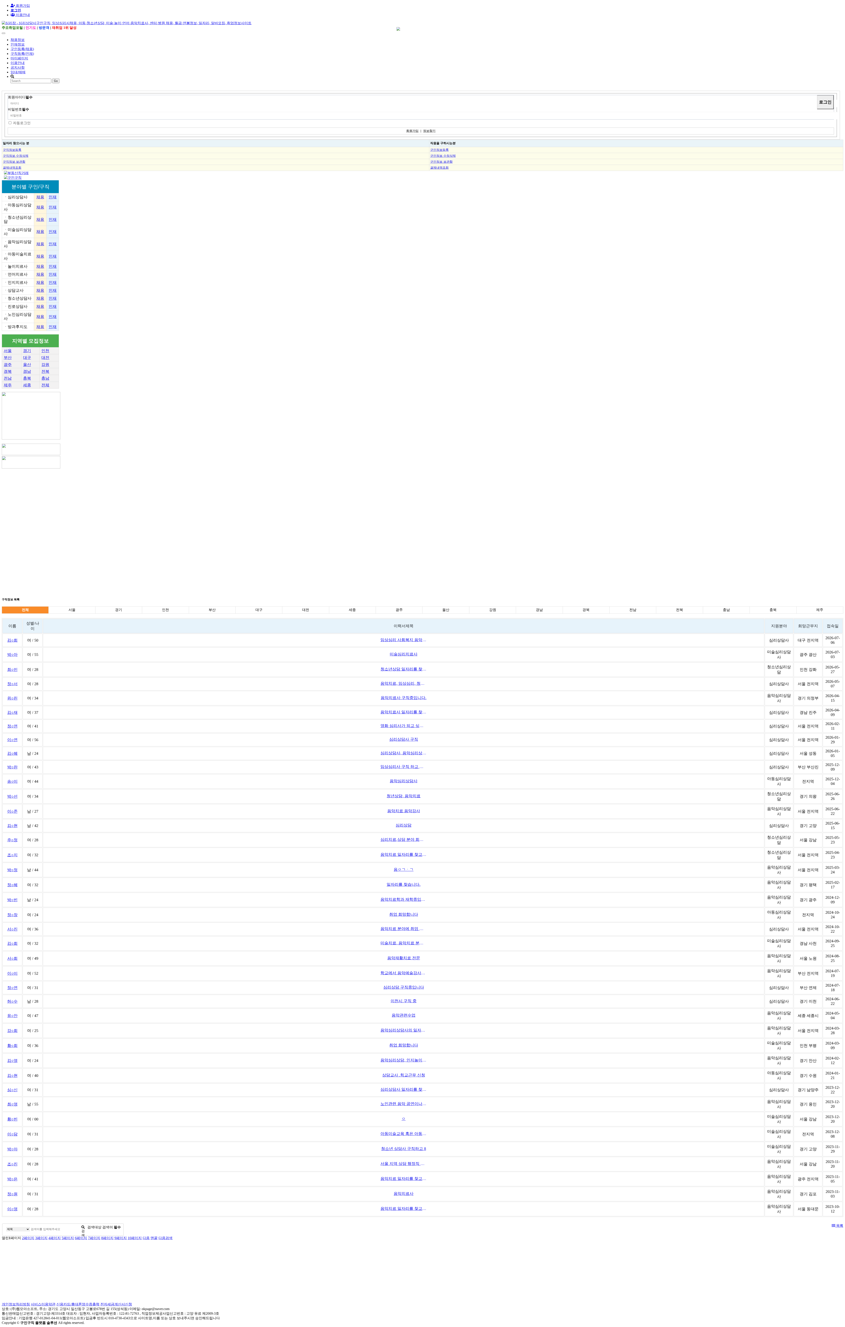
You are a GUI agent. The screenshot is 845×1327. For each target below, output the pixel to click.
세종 (27, 385)
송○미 (12, 781)
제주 (8, 385)
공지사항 (18, 67)
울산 (27, 364)
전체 (45, 385)
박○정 (12, 870)
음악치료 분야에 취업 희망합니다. (403, 929)
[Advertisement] (134, 500)
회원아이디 (20, 97)
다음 (146, 1238)
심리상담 (403, 825)
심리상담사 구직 (403, 739)
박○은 (12, 1179)
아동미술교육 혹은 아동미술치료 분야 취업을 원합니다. (403, 1133)
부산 (8, 357)
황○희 (12, 1045)
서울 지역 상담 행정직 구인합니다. (403, 1163)
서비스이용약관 (43, 1304)
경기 (27, 351)
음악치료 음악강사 (403, 811)
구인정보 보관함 (441, 161)
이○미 (12, 973)
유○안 (12, 1015)
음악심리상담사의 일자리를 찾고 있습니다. (403, 1030)
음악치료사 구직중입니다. (403, 698)
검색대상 (94, 1227)
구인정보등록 (439, 149)
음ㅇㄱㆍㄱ (403, 869)
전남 (8, 378)
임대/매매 (18, 72)
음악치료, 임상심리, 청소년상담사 (403, 683)
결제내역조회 (12, 167)
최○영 (12, 1104)
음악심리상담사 (403, 781)
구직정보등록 (12, 149)
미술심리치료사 (403, 654)
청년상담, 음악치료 (404, 796)
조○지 (12, 855)
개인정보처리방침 (16, 1304)
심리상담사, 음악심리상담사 (403, 753)
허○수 (12, 1001)
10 (135, 1238)
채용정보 (18, 40)
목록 (839, 1225)
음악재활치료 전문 (403, 958)
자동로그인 (22, 123)
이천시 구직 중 (404, 1001)
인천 (45, 351)
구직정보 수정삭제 (15, 155)
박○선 (12, 796)
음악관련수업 (403, 1015)
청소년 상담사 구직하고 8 (403, 1148)
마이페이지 (19, 58)
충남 (45, 378)
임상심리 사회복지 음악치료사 (403, 640)
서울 (8, 351)
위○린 (12, 698)
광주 (8, 364)
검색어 (111, 1227)
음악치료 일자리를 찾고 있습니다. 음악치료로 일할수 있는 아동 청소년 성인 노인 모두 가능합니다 (403, 1208)
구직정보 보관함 (14, 161)
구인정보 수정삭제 (443, 155)
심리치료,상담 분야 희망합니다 (403, 839)
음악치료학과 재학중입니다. (403, 899)
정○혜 (12, 885)
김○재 (12, 712)
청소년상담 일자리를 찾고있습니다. (403, 669)
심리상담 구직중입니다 (403, 987)
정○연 (12, 726)
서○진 (12, 929)
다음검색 (165, 1238)
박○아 (12, 654)
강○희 (12, 1030)
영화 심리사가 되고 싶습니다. (403, 725)
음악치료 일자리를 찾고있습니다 (403, 854)
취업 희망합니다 (403, 914)
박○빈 (12, 900)
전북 (45, 371)
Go (56, 81)
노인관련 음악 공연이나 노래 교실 (403, 1104)
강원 (45, 364)
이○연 (12, 740)
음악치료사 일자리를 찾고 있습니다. (403, 712)
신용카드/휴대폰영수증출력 (77, 1304)
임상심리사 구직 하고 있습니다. (403, 766)
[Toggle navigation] (3, 33)
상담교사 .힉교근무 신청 (403, 1075)
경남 (27, 371)
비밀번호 (18, 109)
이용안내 (18, 63)
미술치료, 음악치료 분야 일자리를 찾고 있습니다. (403, 943)
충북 (27, 378)
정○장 (12, 915)
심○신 (12, 1090)
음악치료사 (403, 1193)
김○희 (12, 640)
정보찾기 (429, 131)
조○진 (12, 1164)
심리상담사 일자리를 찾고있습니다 (403, 1089)
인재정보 (18, 44)
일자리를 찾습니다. (404, 884)
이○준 (12, 811)
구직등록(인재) (22, 53)
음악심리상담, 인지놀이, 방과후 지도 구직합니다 (403, 1060)
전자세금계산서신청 (116, 1304)
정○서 (12, 684)
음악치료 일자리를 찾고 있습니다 (403, 1178)
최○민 (12, 669)
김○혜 (12, 753)
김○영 (12, 1060)
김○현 (12, 825)
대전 (45, 357)
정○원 (12, 1194)
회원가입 (22, 5)
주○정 (12, 840)
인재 (53, 197)
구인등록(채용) (22, 49)
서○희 (12, 958)
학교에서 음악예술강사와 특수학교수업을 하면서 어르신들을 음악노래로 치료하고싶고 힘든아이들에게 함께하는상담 (403, 973)
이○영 (12, 1209)
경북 (8, 371)
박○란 (12, 767)
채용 (40, 197)
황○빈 (12, 1119)
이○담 (12, 1134)
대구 (27, 357)
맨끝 (154, 1238)
